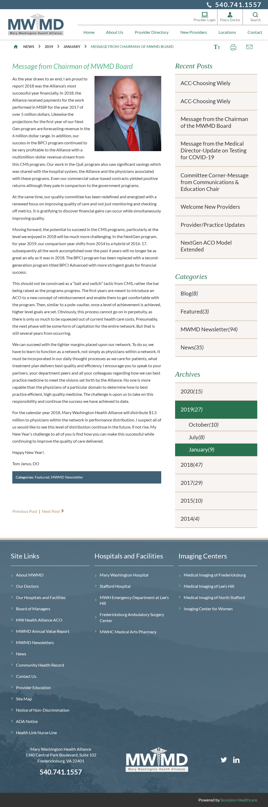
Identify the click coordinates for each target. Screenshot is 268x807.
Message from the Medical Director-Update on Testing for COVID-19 (214, 150)
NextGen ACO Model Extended (206, 245)
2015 (192, 500)
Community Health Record (40, 664)
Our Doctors (27, 586)
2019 (49, 46)
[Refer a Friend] (249, 47)
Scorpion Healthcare (239, 799)
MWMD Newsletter (67, 477)
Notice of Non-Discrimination (42, 709)
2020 (192, 391)
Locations (227, 32)
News (28, 46)
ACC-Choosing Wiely (206, 83)
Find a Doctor (230, 20)
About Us (114, 32)
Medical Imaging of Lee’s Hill (209, 586)
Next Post (51, 511)
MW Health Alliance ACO (39, 619)
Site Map (24, 698)
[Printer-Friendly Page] (233, 47)
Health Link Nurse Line (36, 732)
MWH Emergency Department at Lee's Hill (134, 600)
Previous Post (25, 511)
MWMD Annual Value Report (42, 631)
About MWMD (29, 574)
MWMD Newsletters (35, 642)
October (204, 424)
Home (88, 32)
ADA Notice (27, 721)
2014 (190, 518)
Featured (42, 477)
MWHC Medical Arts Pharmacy (128, 631)
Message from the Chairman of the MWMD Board (214, 122)
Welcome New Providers (210, 207)
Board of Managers (33, 608)
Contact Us (26, 676)
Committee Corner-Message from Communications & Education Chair (215, 182)
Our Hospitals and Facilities (41, 597)
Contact (255, 32)
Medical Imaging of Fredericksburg (215, 574)
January (71, 46)
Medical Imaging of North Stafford (214, 597)
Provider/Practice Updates (213, 225)
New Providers (193, 32)
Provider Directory (152, 32)
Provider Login (204, 20)
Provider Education (33, 687)
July (197, 437)
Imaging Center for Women (208, 608)
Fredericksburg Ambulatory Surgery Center (132, 617)
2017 (192, 483)
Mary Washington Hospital (124, 574)
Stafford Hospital (115, 586)
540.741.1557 (238, 4)
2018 (192, 465)
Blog (189, 293)
